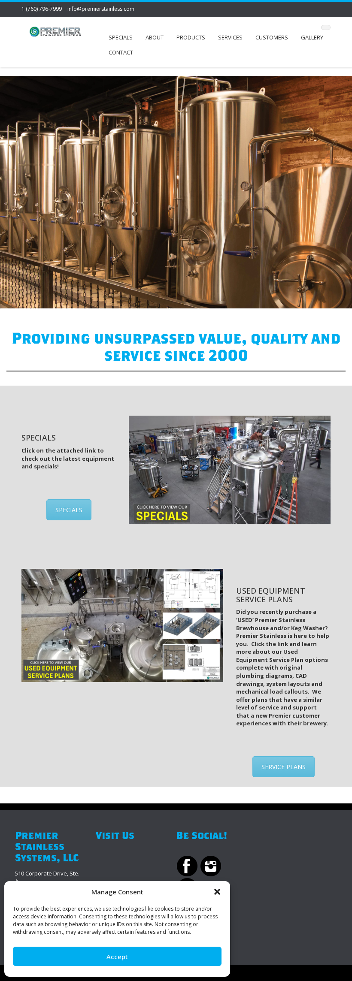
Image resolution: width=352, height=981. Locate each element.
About (155, 37)
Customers (271, 37)
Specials (121, 37)
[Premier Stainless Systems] (55, 32)
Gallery (312, 37)
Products (190, 37)
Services (230, 37)
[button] (217, 891)
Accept (117, 956)
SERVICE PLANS (283, 767)
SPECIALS (68, 510)
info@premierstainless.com (100, 8)
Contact (121, 52)
